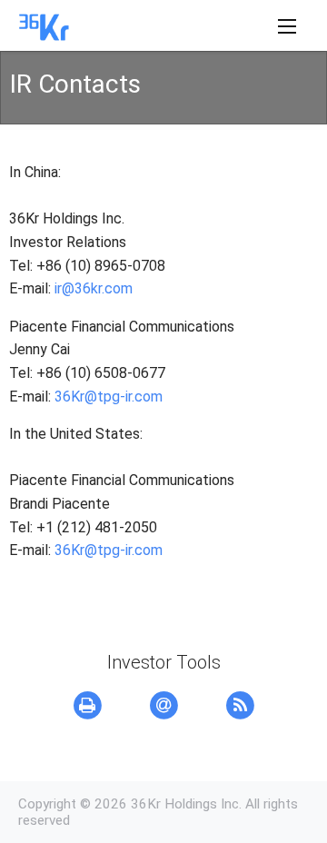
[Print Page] (87, 705)
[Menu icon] (287, 26)
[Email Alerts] (163, 705)
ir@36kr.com (93, 288)
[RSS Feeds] (239, 705)
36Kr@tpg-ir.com (108, 396)
